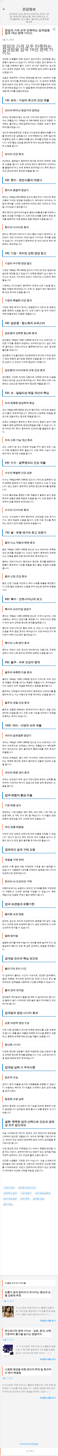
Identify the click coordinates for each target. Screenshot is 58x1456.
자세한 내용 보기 (48, 1320)
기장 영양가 (26, 1193)
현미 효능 (8, 1204)
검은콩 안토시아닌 (27, 1188)
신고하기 (30, 1451)
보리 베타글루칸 (43, 1193)
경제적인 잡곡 (10, 1193)
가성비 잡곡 (9, 1188)
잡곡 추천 (24, 1199)
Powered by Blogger (29, 1444)
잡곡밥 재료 (38, 1199)
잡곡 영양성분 (10, 1199)
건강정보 (29, 9)
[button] (54, 29)
